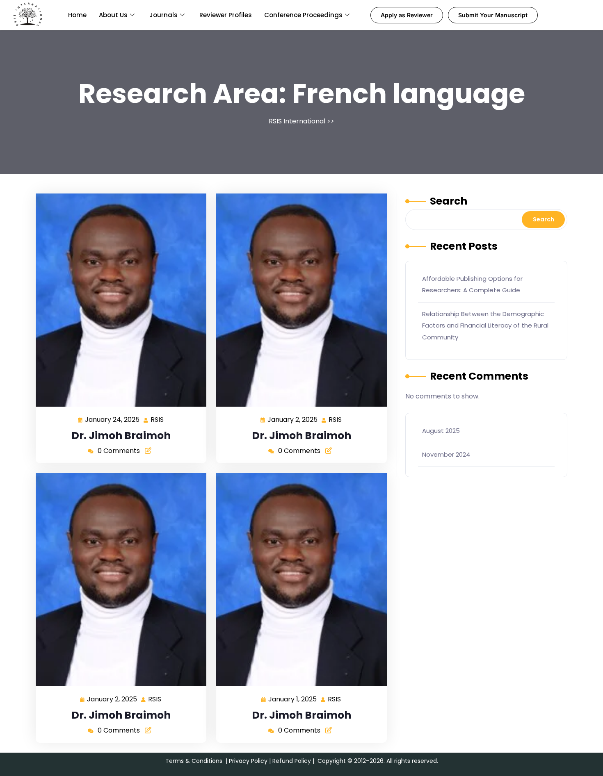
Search (448, 201)
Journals (163, 15)
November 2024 (446, 454)
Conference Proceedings (303, 15)
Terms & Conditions (193, 761)
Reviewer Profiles (225, 15)
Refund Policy (291, 761)
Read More (117, 300)
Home (77, 15)
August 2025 (441, 430)
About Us (113, 15)
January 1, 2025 (292, 699)
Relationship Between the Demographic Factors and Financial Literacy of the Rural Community (485, 325)
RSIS (157, 419)
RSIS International (297, 121)
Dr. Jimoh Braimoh (121, 435)
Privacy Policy (248, 761)
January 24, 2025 (112, 419)
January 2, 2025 (292, 419)
